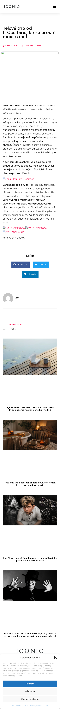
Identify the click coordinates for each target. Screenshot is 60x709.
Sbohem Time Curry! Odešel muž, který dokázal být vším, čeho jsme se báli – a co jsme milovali (30, 634)
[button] (55, 657)
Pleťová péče (35, 45)
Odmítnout (30, 691)
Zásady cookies (16, 705)
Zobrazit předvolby (30, 699)
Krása (26, 45)
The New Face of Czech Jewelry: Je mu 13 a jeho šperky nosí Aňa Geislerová (30, 559)
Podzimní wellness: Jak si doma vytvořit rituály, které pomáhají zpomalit (30, 484)
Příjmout (30, 683)
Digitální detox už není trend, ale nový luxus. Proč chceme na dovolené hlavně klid (30, 408)
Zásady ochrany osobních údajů (36, 705)
